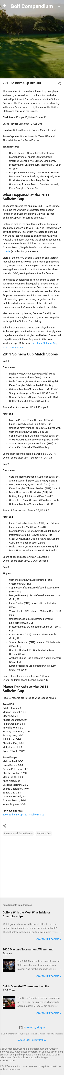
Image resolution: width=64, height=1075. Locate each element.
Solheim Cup (44, 833)
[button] (59, 83)
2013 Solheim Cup (34, 814)
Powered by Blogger (34, 1027)
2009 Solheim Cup (12, 814)
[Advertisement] (32, 44)
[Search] (59, 7)
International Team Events (18, 833)
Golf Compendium (32, 6)
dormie (6, 251)
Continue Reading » (48, 939)
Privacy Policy (38, 1040)
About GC (23, 1040)
